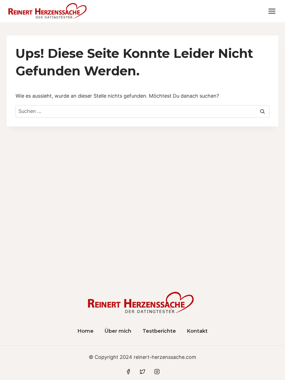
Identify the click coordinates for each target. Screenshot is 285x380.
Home (85, 331)
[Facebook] (128, 371)
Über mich (117, 331)
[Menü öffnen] (271, 11)
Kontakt (197, 331)
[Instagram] (157, 371)
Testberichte (159, 331)
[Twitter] (142, 371)
